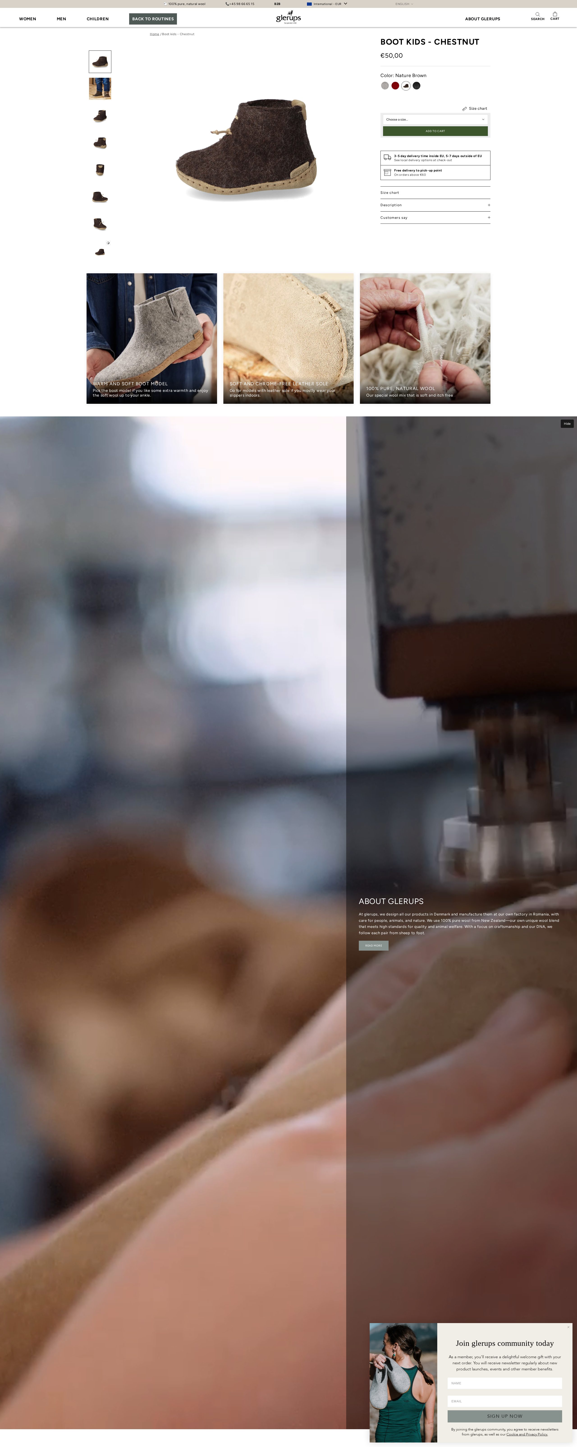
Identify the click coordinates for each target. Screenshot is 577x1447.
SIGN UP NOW (505, 1416)
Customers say (394, 217)
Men (61, 18)
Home (154, 34)
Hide (567, 424)
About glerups (482, 18)
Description (391, 205)
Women (27, 18)
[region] (288, 338)
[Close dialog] (568, 1327)
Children (98, 18)
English (403, 4)
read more (373, 945)
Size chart (477, 108)
